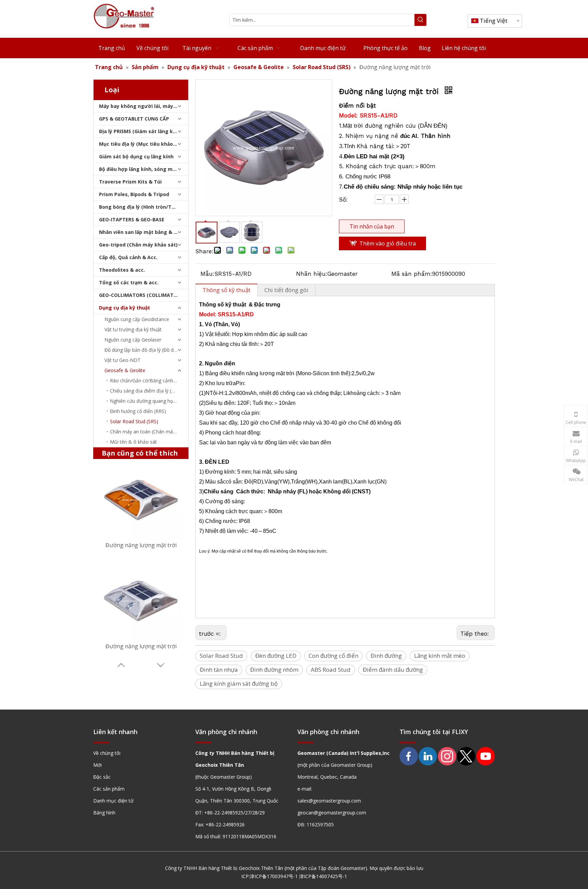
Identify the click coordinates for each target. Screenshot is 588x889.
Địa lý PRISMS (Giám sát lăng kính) (140, 131)
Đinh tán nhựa (219, 669)
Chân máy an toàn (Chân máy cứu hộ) (149, 431)
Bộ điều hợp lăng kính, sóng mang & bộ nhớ (143, 169)
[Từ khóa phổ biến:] (420, 20)
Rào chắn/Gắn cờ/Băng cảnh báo (146, 380)
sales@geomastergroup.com (329, 800)
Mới (97, 765)
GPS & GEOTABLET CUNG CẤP (134, 118)
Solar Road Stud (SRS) (134, 421)
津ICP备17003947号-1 (274, 876)
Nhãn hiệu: (311, 273)
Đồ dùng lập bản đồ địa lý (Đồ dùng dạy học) (146, 350)
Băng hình (104, 812)
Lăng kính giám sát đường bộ (239, 683)
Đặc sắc (102, 777)
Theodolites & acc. (122, 270)
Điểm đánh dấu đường (393, 669)
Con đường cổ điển (333, 656)
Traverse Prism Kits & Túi (130, 181)
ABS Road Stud (330, 669)
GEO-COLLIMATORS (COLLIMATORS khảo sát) (143, 295)
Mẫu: (207, 273)
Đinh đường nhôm (274, 669)
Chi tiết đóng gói (286, 290)
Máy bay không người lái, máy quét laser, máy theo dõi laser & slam (143, 106)
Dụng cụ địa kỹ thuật (124, 307)
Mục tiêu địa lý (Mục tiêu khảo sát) (141, 144)
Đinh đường (386, 656)
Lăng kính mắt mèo (439, 656)
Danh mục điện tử (113, 800)
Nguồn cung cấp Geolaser (132, 339)
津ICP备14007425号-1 (323, 876)
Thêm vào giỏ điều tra (387, 243)
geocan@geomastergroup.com (331, 812)
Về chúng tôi (106, 753)
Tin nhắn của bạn (371, 226)
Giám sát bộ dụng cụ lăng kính (136, 156)
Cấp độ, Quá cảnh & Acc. (128, 257)
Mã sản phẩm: (411, 273)
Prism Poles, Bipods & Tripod (134, 194)
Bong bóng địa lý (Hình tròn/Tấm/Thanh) (143, 207)
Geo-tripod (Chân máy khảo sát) (138, 244)
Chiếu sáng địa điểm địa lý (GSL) (146, 390)
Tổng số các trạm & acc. (129, 282)
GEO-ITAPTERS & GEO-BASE (131, 219)
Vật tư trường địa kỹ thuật (133, 329)
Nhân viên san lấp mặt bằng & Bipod (143, 232)
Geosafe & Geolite (124, 370)
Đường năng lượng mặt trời (141, 545)
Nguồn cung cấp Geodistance (136, 319)
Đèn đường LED (275, 656)
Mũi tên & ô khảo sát (133, 442)
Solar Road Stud (221, 656)
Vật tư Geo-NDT (122, 360)
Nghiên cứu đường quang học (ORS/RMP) (149, 401)
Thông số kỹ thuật (226, 290)
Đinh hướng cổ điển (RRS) (138, 411)
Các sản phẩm (109, 788)
